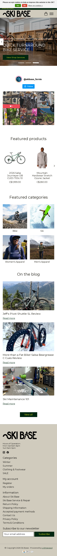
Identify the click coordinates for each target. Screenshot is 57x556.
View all (28, 414)
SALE (5, 473)
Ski (42, 231)
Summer (8, 466)
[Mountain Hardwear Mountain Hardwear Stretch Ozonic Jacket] (42, 158)
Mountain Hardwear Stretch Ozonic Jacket (42, 176)
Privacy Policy (10, 519)
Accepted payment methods (19, 511)
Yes (17, 6)
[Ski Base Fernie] (16, 14)
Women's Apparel (15, 262)
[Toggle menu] (51, 14)
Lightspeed (47, 548)
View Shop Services (16, 57)
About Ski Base (11, 496)
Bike (15, 231)
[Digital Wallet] (30, 552)
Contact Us (9, 515)
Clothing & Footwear (14, 469)
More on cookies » (35, 6)
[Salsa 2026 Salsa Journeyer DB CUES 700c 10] (15, 158)
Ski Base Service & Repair (16, 500)
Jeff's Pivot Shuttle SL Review (22, 313)
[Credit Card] (24, 552)
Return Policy (10, 504)
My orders (8, 487)
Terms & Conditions (13, 523)
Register (7, 483)
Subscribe (44, 534)
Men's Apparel (42, 262)
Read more (9, 318)
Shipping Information (14, 508)
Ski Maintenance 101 (16, 399)
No (25, 6)
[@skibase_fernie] (18, 79)
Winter (7, 462)
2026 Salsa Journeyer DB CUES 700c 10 (15, 176)
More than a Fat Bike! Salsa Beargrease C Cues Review (28, 356)
